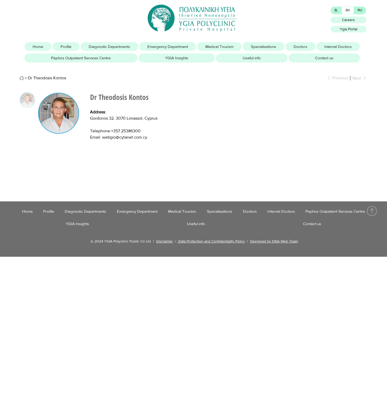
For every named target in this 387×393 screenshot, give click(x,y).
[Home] (21, 78)
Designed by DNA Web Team (274, 241)
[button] (66, 46)
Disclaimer (164, 241)
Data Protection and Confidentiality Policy (211, 241)
